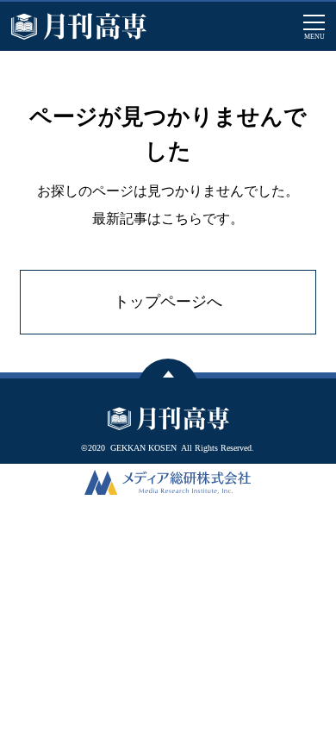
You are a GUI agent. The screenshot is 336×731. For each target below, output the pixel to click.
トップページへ (168, 301)
